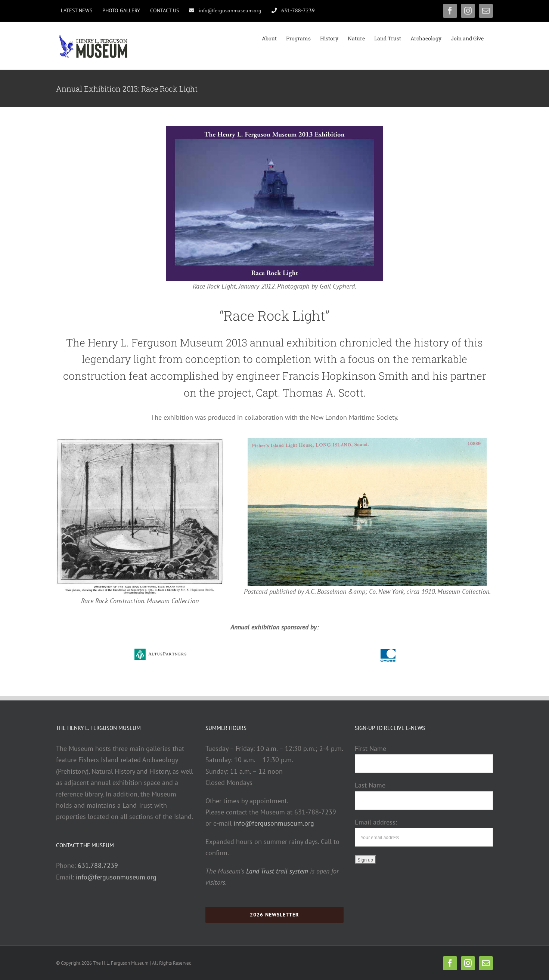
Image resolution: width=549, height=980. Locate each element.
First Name (370, 748)
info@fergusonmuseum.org (116, 877)
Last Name (370, 785)
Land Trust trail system (277, 871)
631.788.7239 (98, 865)
